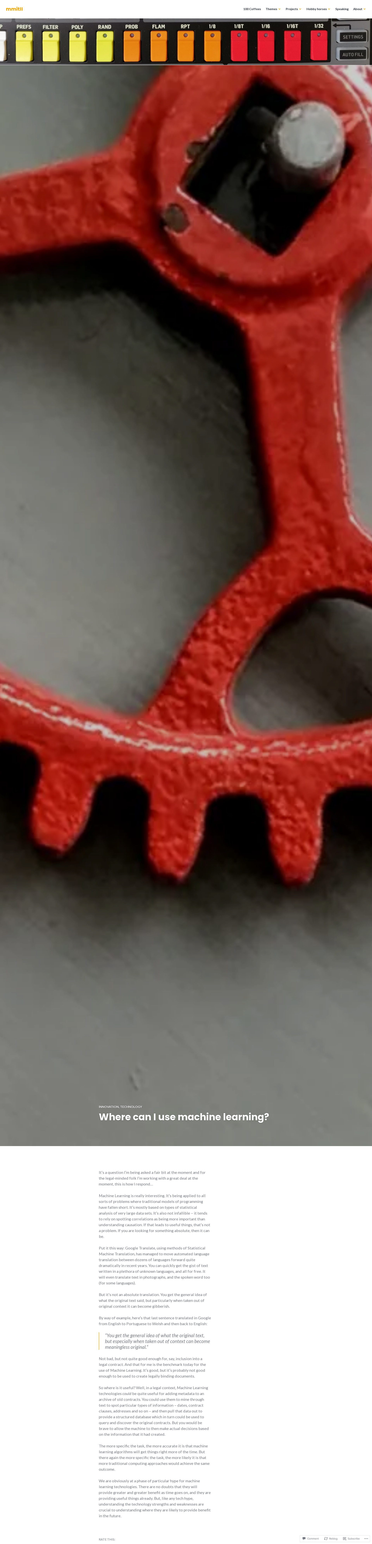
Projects (292, 9)
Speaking (342, 9)
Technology (131, 1106)
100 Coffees (252, 9)
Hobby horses (317, 9)
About (357, 9)
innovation (109, 1106)
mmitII (14, 9)
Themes (271, 9)
